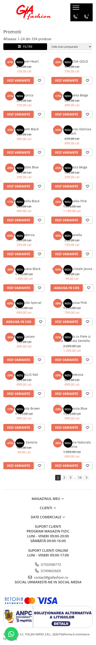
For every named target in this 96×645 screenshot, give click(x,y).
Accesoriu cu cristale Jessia (72, 269)
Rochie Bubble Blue (24, 167)
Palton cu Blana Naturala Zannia (72, 444)
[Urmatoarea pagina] (86, 477)
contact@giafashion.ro (50, 577)
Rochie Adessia (72, 374)
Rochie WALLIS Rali (24, 374)
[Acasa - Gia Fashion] (33, 12)
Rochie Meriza (24, 235)
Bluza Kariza (24, 95)
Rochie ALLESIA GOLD (72, 61)
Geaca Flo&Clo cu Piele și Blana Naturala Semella (72, 338)
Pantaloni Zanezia (24, 442)
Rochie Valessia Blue (72, 408)
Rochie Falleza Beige (72, 167)
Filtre (27, 46)
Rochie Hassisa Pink (72, 302)
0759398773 (50, 564)
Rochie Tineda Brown (24, 408)
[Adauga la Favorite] (39, 80)
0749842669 (50, 571)
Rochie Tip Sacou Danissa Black (72, 131)
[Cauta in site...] (86, 25)
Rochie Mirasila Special (24, 302)
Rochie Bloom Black (24, 129)
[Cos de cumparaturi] (75, 25)
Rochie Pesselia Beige (72, 95)
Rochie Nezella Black (24, 201)
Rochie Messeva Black (24, 269)
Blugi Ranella (72, 235)
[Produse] (76, 9)
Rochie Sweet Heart (24, 61)
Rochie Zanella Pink (72, 201)
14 (79, 477)
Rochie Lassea (24, 336)
